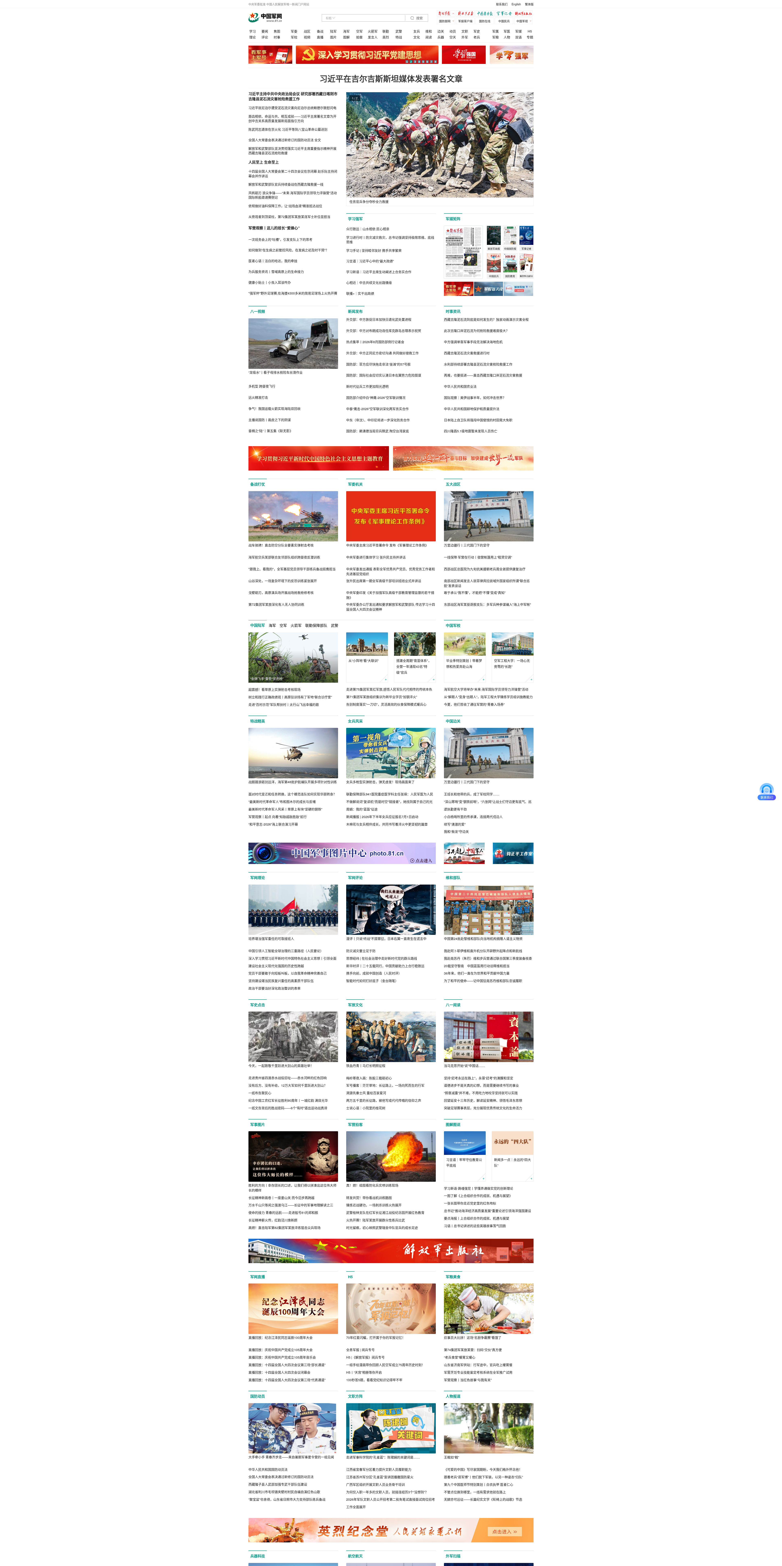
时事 (277, 37)
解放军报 (447, 13)
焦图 (277, 31)
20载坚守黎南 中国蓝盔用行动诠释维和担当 (477, 966)
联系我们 (501, 4)
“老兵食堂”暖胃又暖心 (459, 1357)
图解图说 (453, 1124)
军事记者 (505, 13)
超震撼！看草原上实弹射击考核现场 (274, 689)
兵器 (440, 37)
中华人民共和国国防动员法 (268, 1469)
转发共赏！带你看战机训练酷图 (369, 1197)
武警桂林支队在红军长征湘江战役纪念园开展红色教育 (385, 1212)
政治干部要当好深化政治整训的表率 (274, 988)
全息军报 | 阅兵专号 (360, 1349)
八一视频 (257, 311)
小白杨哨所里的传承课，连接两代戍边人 (473, 816)
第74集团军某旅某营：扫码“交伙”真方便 (473, 1349)
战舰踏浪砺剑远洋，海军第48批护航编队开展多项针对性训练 (292, 782)
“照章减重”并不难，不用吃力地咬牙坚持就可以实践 (481, 1093)
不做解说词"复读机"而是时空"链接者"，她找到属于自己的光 (389, 801)
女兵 (416, 31)
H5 (530, 31)
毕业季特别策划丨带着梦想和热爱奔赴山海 (464, 663)
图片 (333, 37)
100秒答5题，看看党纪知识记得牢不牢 (374, 1380)
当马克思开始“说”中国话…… (464, 1065)
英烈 (385, 37)
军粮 (495, 37)
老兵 (476, 37)
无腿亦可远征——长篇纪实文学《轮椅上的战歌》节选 (483, 1499)
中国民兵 (504, 21)
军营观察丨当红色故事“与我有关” (468, 1380)
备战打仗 (257, 484)
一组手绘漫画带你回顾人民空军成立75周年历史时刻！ (385, 1364)
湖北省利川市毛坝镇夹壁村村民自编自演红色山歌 (284, 1491)
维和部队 (453, 877)
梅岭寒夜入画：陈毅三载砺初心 (369, 1078)
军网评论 (355, 877)
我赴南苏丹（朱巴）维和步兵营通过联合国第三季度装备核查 (488, 958)
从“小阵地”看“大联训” (363, 660)
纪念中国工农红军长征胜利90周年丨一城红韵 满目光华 (288, 1100)
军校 (294, 37)
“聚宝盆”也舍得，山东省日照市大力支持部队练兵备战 (286, 1499)
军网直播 (257, 1276)
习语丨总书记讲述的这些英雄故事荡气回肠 (475, 1225)
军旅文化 (355, 1004)
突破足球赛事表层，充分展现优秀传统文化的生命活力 (483, 1108)
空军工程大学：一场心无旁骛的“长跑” (512, 663)
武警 (398, 31)
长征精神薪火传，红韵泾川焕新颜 (272, 1220)
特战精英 (257, 721)
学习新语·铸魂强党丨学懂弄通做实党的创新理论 (478, 1188)
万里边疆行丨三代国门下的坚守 (467, 545)
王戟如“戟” (451, 1457)
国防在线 (484, 21)
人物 (507, 37)
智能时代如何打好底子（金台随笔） (372, 980)
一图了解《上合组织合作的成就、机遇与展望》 (478, 1195)
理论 (252, 37)
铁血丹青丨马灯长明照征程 (365, 1065)
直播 (320, 37)
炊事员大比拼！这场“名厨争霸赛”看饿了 (472, 1337)
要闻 (264, 31)
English (516, 4)
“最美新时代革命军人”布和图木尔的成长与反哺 (282, 801)
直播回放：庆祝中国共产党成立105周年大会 (280, 1349)
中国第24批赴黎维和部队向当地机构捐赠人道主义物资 (483, 938)
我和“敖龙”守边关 (456, 831)
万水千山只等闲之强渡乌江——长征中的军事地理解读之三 (290, 1205)
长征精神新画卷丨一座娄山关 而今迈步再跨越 (281, 1197)
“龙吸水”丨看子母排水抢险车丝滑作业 (275, 372)
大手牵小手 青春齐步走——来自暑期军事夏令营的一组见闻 (291, 1457)
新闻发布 (355, 311)
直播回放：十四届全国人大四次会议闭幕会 (279, 1372)
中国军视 (522, 21)
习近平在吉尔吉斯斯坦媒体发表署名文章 (391, 78)
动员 (452, 31)
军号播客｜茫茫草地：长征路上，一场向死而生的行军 (385, 1085)
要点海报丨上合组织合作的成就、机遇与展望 (476, 1218)
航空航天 (355, 1556)
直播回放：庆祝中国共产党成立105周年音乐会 (282, 1357)
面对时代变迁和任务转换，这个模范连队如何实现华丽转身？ (292, 794)
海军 (346, 31)
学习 (252, 31)
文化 (416, 37)
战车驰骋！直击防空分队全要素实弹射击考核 (281, 545)
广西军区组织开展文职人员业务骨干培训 (375, 1484)
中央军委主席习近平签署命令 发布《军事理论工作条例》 (387, 545)
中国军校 (453, 625)
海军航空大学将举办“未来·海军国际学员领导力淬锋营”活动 (486, 689)
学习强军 (355, 218)
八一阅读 (453, 1004)
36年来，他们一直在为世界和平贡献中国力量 (477, 973)
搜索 (419, 18)
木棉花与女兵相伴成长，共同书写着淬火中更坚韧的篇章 (387, 824)
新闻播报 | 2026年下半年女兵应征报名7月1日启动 (382, 816)
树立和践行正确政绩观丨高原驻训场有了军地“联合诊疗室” (290, 697)
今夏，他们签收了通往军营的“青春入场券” (474, 704)
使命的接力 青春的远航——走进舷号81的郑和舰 (283, 1212)
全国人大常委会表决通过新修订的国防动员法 (281, 1476)
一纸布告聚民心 (259, 1093)
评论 (264, 37)
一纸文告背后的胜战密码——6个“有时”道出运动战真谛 (287, 1108)
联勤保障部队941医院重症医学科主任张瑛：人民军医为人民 (389, 794)
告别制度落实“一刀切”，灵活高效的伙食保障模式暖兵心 (386, 704)
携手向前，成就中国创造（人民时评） (374, 973)
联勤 (385, 31)
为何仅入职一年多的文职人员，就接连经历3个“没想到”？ (387, 1492)
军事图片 (257, 1124)
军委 (294, 31)
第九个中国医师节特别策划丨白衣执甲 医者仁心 (478, 1484)
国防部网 (444, 21)
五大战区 (453, 484)
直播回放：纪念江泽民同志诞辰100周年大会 (280, 1337)
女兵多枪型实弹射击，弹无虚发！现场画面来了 (380, 782)
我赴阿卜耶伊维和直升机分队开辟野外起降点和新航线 (483, 950)
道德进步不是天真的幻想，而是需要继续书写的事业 (481, 1085)
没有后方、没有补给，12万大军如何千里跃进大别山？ (287, 1085)
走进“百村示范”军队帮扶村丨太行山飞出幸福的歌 (283, 704)
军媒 (518, 31)
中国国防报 (486, 13)
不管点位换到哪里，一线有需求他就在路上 (475, 1492)
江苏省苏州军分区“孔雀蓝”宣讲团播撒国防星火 (379, 1477)
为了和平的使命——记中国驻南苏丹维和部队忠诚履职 (483, 980)
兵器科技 (257, 1556)
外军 (464, 37)
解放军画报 (466, 13)
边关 (440, 31)
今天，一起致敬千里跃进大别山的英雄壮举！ (281, 1065)
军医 (507, 31)
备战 (320, 31)
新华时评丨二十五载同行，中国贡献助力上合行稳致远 (385, 966)
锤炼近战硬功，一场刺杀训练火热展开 (374, 1205)
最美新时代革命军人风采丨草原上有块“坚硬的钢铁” (285, 809)
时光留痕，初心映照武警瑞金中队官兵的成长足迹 (382, 1227)
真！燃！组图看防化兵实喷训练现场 (372, 1185)
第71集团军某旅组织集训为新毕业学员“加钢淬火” (381, 696)
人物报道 (453, 1396)
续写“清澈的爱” (455, 824)
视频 (307, 37)
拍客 (359, 37)
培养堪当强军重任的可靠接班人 (271, 938)
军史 (476, 31)
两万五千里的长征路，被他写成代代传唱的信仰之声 (383, 1100)
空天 (452, 37)
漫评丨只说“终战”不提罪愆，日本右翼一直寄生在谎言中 (386, 938)
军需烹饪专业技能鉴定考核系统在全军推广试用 (478, 1372)
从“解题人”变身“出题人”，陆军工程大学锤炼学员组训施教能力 (488, 696)
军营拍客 (355, 1124)
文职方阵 (355, 1396)
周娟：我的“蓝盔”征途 (362, 809)
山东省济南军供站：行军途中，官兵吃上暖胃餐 (478, 1364)
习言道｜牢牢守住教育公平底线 (464, 1162)
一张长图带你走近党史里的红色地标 (470, 1203)
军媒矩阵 (453, 218)
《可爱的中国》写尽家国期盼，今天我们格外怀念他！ (483, 1469)
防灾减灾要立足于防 (361, 950)
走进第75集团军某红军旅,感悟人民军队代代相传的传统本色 (389, 689)
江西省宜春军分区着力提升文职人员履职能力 (378, 1469)
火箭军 (373, 31)
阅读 (428, 37)
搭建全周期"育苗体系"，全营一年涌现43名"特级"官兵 (413, 666)
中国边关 (453, 721)
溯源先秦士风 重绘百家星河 (366, 1093)
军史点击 (257, 1004)
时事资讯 (453, 311)
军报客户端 (465, 21)
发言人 (373, 37)
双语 (518, 37)
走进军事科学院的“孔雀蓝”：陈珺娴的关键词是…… (383, 1457)
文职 (464, 31)
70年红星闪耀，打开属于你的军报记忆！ (375, 1337)
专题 (530, 37)
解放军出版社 (524, 13)
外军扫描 (453, 1556)
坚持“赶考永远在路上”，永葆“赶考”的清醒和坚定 (478, 1078)
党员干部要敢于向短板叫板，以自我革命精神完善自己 (287, 973)
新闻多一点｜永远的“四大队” (512, 1162)
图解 (346, 37)
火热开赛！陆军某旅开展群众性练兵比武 (375, 1220)
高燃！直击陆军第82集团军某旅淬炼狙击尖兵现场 (284, 1227)
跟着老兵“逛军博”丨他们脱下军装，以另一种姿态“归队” (483, 1477)
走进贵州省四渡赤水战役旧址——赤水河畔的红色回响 (287, 1077)
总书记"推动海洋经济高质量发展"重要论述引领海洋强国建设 (487, 1210)
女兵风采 (355, 721)
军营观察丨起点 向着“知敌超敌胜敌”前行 (277, 816)
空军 (359, 31)
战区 (307, 31)
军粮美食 (453, 1276)
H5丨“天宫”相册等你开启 (364, 1372)
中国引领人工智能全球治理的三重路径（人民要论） (285, 950)
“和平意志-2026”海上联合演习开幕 (273, 824)
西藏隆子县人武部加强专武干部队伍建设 (277, 1484)
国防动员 (257, 1396)
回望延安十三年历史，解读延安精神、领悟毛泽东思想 (483, 1100)
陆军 (333, 31)
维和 (428, 31)
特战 (398, 37)
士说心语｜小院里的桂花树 (365, 1108)
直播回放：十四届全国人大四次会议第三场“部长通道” (286, 1364)
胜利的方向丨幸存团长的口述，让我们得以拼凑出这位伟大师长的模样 (292, 1188)
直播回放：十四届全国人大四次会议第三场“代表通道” (286, 1380)
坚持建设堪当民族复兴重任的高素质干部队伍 (281, 980)
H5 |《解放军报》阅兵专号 (365, 1357)
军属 (495, 31)
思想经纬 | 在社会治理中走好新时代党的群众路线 (381, 958)
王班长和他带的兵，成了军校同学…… (471, 794)
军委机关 (355, 484)
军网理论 (257, 877)
